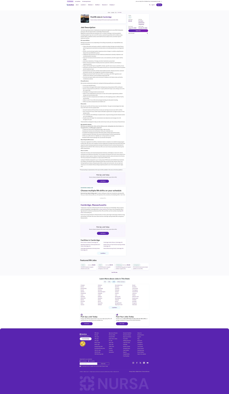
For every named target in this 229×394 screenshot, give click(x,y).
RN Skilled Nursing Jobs (100, 348)
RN (115, 12)
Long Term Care (126, 342)
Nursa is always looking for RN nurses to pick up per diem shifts (104, 19)
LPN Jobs (97, 338)
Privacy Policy (132, 371)
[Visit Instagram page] (133, 363)
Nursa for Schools (127, 335)
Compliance (140, 344)
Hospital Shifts (126, 354)
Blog (138, 338)
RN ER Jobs (97, 344)
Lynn (116, 295)
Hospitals (125, 344)
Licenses (112, 12)
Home (109, 12)
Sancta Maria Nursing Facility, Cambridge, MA (113, 248)
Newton (82, 299)
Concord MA (135, 288)
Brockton (117, 286)
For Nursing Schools (86, 1)
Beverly (82, 286)
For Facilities (77, 1)
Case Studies (126, 350)
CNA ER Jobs (97, 352)
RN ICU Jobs (97, 342)
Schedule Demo (126, 348)
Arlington (83, 285)
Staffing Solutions (127, 340)
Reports (125, 352)
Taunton (82, 304)
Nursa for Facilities (127, 333)
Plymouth (83, 301)
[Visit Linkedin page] (144, 363)
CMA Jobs (111, 344)
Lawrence (134, 293)
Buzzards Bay (84, 288)
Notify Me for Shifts (113, 338)
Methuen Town (135, 296)
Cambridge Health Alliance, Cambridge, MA (113, 242)
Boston (99, 286)
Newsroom (139, 340)
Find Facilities (126, 356)
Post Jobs (122, 323)
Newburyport (135, 298)
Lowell (99, 295)
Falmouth (117, 290)
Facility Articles (126, 346)
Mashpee (83, 296)
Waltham (100, 304)
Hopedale (100, 293)
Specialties (111, 352)
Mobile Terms (139, 371)
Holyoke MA (83, 293)
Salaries (110, 348)
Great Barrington (101, 291)
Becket (133, 285)
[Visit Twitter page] (140, 363)
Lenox (82, 295)
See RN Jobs (114, 272)
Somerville (100, 303)
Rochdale (134, 301)
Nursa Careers (140, 348)
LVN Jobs (97, 340)
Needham (100, 298)
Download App (85, 338)
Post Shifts (125, 338)
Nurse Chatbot (140, 352)
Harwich (117, 291)
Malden (134, 295)
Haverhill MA (135, 291)
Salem (82, 303)
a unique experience (103, 209)
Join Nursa (102, 181)
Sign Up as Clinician (113, 333)
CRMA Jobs (111, 346)
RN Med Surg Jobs (99, 346)
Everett (82, 290)
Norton (99, 299)
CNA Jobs (97, 336)
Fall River (100, 290)
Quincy (99, 301)
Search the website (141, 354)
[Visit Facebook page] (137, 363)
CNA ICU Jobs (98, 350)
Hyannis (117, 293)
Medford (100, 296)
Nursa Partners (140, 335)
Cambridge (119, 12)
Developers (139, 342)
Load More (102, 253)
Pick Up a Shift (112, 335)
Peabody (117, 299)
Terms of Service (145, 371)
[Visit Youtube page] (147, 363)
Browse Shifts (112, 336)
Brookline (134, 286)
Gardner (82, 291)
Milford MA (83, 298)
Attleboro (100, 285)
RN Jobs (96, 335)
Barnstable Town (118, 285)
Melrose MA (117, 296)
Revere (116, 301)
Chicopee (117, 288)
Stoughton (134, 303)
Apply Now (138, 30)
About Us (139, 333)
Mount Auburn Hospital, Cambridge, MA (89, 242)
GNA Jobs (111, 342)
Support (139, 336)
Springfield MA (118, 303)
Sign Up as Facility (127, 336)
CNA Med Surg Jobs (99, 354)
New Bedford (118, 298)
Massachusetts (99, 205)
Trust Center (140, 346)
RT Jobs (110, 340)
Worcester (134, 304)
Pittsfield (134, 299)
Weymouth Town (118, 304)
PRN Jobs (97, 333)
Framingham (135, 290)
